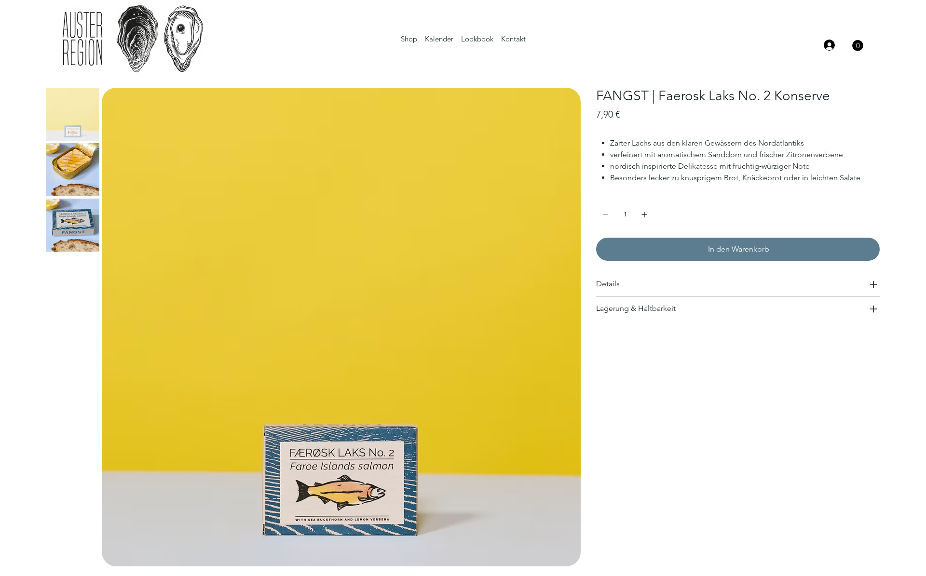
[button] (857, 45)
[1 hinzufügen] (644, 214)
